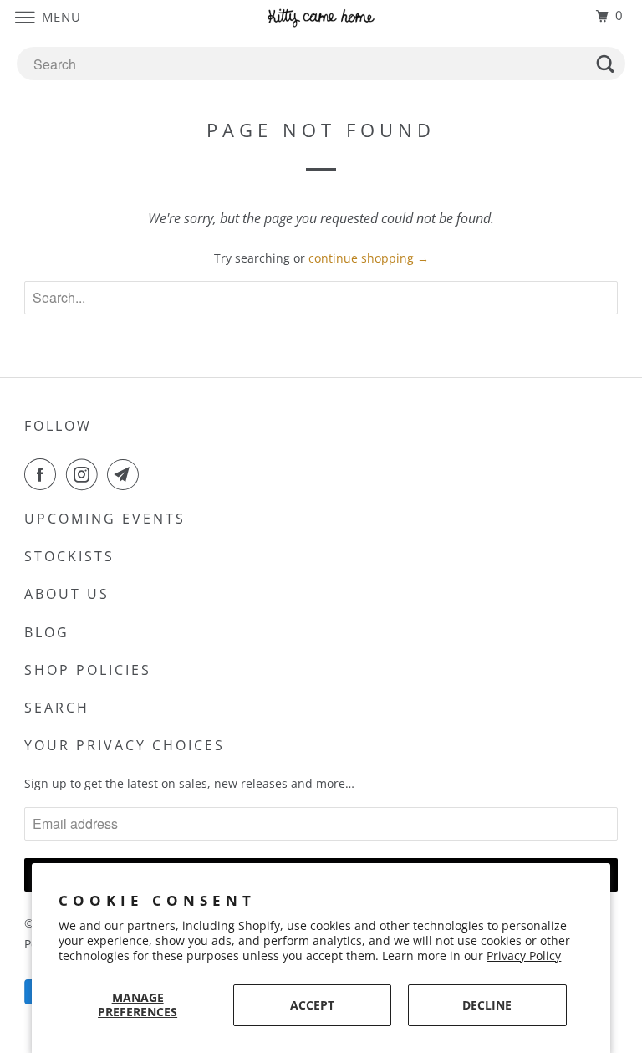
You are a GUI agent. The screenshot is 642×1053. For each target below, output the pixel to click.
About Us (67, 594)
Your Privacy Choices (124, 745)
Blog (46, 632)
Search (56, 707)
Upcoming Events (105, 518)
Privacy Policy (524, 956)
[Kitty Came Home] (321, 16)
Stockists (69, 556)
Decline (487, 1005)
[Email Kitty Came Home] (126, 474)
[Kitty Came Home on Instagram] (85, 474)
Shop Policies (87, 670)
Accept (312, 1005)
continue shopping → (368, 258)
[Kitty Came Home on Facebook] (43, 474)
